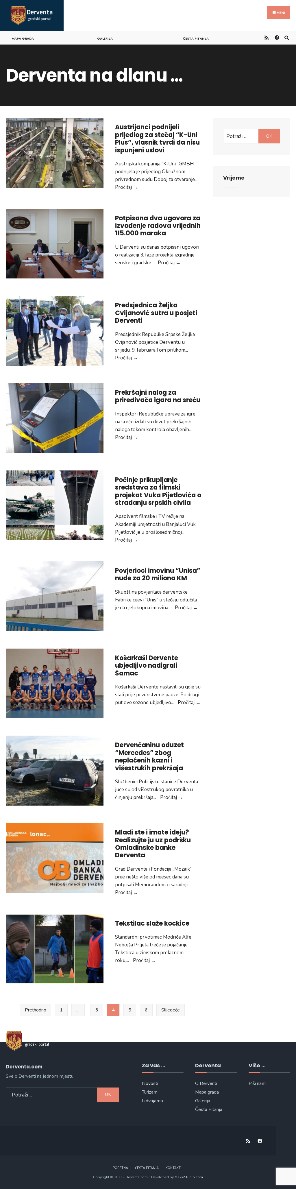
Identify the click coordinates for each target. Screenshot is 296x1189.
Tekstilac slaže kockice (152, 923)
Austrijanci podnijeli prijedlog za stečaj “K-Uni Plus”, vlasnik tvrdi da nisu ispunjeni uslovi (157, 138)
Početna (120, 1168)
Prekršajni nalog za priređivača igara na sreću (157, 396)
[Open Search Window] (287, 37)
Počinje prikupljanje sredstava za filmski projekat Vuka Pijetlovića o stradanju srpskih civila (158, 491)
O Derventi (206, 1083)
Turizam (150, 1092)
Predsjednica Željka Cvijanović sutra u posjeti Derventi (156, 313)
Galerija (105, 38)
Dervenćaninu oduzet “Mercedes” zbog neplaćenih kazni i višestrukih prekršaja (149, 756)
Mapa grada (23, 38)
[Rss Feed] (266, 37)
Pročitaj (126, 187)
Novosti (150, 1083)
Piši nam (257, 1083)
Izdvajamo (152, 1101)
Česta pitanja (196, 38)
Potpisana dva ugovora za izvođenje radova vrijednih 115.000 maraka (158, 226)
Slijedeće (170, 1010)
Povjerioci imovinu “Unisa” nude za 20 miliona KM (157, 574)
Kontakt (173, 1168)
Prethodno (35, 1010)
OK (269, 136)
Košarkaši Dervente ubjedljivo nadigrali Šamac (146, 665)
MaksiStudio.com (189, 1177)
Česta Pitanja (208, 1109)
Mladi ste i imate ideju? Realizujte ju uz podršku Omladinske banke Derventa (153, 844)
